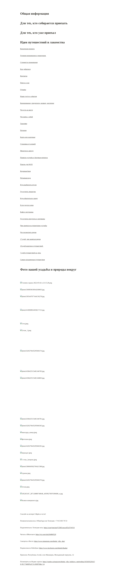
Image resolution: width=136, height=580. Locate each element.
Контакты (23, 76)
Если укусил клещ (26, 205)
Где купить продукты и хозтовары (32, 219)
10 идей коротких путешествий (31, 246)
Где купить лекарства (28, 192)
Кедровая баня (25, 171)
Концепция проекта (27, 49)
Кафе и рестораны (26, 212)
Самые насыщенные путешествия (32, 260)
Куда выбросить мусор (28, 185)
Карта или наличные (27, 137)
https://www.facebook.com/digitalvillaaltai (53, 548)
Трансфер (23, 124)
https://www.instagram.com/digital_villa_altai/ (49, 541)
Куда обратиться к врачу (29, 198)
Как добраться (25, 69)
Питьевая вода (25, 178)
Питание (23, 130)
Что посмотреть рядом (28, 232)
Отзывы (23, 90)
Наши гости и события (28, 96)
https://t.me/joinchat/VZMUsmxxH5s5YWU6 (59, 528)
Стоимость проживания (29, 62)
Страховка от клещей (28, 144)
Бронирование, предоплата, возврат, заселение (37, 103)
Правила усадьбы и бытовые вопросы (34, 158)
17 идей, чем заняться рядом (30, 239)
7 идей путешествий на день (30, 253)
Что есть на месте (26, 110)
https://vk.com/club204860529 (46, 534)
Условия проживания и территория (33, 56)
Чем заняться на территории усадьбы (33, 226)
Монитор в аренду (27, 151)
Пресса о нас (24, 83)
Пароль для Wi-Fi (26, 164)
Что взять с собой (26, 117)
